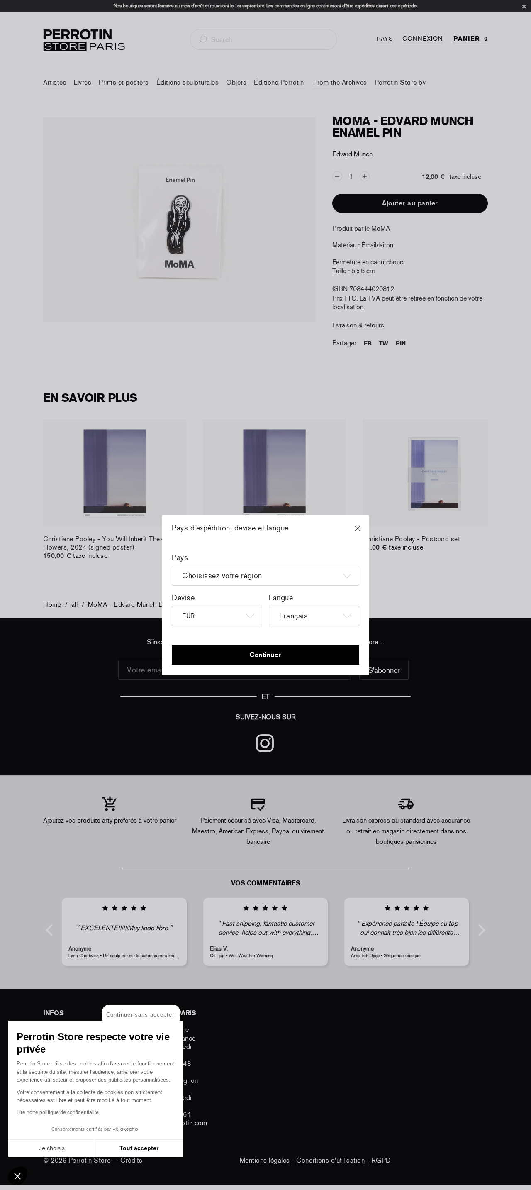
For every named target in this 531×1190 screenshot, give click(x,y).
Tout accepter (138, 1148)
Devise (183, 598)
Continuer (265, 654)
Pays (180, 557)
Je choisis (52, 1148)
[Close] (365, 532)
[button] (17, 1176)
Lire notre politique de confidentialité (58, 1112)
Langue (281, 598)
